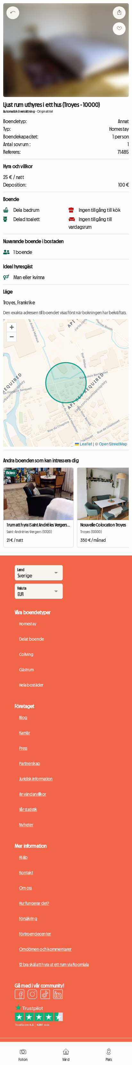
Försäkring (28, 918)
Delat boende (31, 639)
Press (23, 748)
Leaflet (85, 443)
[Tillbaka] (12, 20)
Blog (23, 717)
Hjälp (23, 857)
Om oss (25, 888)
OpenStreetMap (113, 443)
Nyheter (26, 825)
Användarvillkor (32, 794)
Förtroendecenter (35, 934)
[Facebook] (19, 995)
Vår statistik (28, 809)
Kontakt (26, 872)
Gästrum (26, 669)
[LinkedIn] (58, 995)
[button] (11, 327)
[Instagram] (32, 995)
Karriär (24, 733)
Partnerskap (29, 763)
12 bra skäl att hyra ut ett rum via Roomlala (54, 964)
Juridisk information (36, 779)
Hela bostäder (31, 685)
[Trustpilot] (39, 1024)
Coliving (26, 654)
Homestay (27, 624)
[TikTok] (45, 995)
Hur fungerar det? (34, 903)
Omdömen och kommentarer (45, 949)
